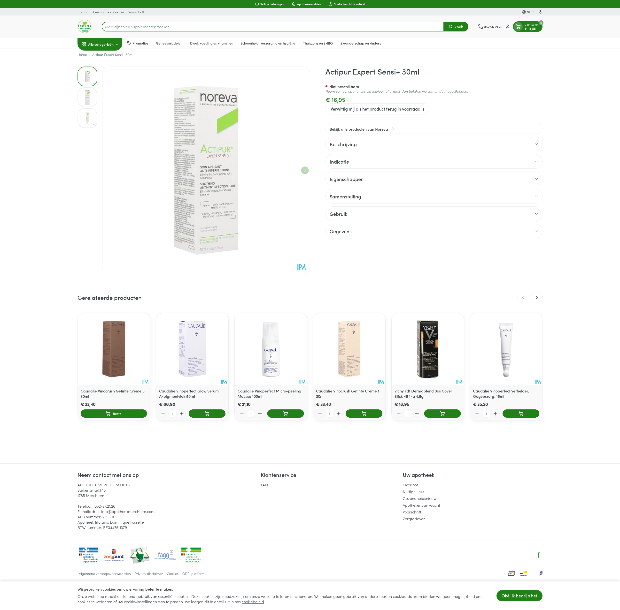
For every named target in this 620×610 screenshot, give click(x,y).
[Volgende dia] (536, 297)
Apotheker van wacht (421, 505)
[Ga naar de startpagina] (85, 26)
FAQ (264, 484)
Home (82, 54)
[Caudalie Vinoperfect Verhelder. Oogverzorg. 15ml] (506, 349)
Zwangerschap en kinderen (362, 42)
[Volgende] (305, 170)
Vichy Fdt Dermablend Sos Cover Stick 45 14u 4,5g (423, 393)
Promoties (140, 42)
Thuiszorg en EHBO (318, 42)
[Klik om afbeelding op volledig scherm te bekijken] (206, 170)
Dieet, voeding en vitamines (211, 42)
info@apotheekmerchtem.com (128, 511)
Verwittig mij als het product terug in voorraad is (377, 109)
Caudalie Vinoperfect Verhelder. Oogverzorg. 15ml (501, 393)
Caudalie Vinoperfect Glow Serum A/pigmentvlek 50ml (189, 393)
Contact (83, 11)
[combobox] (273, 26)
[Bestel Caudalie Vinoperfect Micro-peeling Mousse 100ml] (285, 413)
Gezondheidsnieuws (108, 11)
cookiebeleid (253, 601)
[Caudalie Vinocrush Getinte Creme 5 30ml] (114, 349)
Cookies (172, 573)
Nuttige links (413, 491)
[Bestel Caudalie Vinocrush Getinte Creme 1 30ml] (364, 413)
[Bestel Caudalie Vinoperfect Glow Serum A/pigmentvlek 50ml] (207, 413)
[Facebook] (538, 554)
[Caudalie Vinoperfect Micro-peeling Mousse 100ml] (271, 349)
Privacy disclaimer (149, 573)
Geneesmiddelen (169, 42)
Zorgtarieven (414, 518)
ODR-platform (193, 573)
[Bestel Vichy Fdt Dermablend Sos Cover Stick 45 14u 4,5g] (442, 413)
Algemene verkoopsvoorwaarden (105, 573)
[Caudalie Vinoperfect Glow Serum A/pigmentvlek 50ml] (192, 349)
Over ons (410, 484)
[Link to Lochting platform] (541, 573)
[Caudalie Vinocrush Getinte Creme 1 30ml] (349, 349)
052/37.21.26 (104, 506)
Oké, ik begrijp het (519, 596)
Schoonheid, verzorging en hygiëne (267, 42)
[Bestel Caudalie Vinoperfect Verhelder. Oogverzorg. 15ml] (521, 413)
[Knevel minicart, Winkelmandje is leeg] (518, 26)
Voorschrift (136, 11)
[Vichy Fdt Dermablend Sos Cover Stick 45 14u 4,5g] (428, 349)
